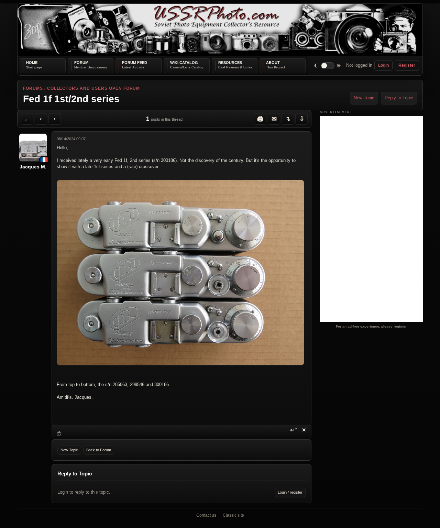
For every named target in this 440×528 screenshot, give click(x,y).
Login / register (290, 492)
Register (406, 65)
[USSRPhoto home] (220, 30)
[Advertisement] (371, 219)
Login (383, 65)
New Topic (364, 97)
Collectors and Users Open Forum (93, 88)
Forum (81, 62)
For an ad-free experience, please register (371, 326)
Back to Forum (98, 450)
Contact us (206, 515)
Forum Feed (134, 62)
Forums (33, 88)
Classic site (233, 515)
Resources (230, 62)
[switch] (327, 65)
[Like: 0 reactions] (59, 433)
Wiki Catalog (184, 62)
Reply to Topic (399, 97)
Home (31, 62)
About (273, 62)
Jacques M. (33, 166)
